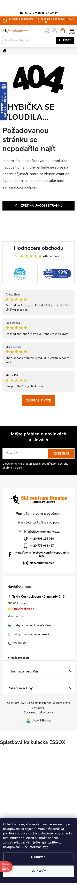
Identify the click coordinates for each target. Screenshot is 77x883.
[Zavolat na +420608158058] (46, 31)
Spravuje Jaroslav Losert (38, 712)
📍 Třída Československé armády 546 (36, 596)
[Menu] (71, 30)
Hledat (65, 40)
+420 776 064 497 (42, 546)
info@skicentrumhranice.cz (42, 532)
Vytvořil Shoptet (41, 720)
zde (45, 847)
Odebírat (61, 453)
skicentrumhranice (42, 563)
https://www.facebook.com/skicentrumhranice (42, 554)
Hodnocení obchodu (38, 248)
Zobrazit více (38, 400)
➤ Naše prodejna (18, 658)
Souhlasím (38, 871)
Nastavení (38, 857)
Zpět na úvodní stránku (42, 206)
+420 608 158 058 (42, 539)
